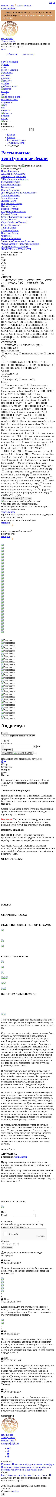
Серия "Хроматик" (10, 225)
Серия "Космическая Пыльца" (16, 217)
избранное (11, 54)
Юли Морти (20, 1157)
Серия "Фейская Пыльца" (14, 222)
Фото (4, 1224)
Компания (6, 1464)
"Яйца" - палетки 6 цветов (14, 179)
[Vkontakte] (8, 1448)
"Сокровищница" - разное (14, 246)
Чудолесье (6, 236)
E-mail (4, 1215)
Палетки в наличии (11, 238)
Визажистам (7, 187)
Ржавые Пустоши (10, 209)
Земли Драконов (9, 198)
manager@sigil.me (10, 1443)
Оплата (37, 1475)
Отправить (7, 1247)
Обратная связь (15, 1475)
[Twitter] (8, 1454)
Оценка (5, 1241)
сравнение (28, 54)
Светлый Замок (9, 214)
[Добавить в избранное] (35, 753)
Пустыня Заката (9, 206)
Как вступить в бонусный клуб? (27, 1469)
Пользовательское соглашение (17, 1467)
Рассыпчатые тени (10, 182)
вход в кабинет (8, 8)
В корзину (6, 750)
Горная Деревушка (10, 190)
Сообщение (7, 1221)
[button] (28, 634)
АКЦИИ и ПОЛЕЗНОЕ (13, 174)
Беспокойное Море (10, 184)
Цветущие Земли (10, 233)
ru (54, 2)
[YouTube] (8, 1451)
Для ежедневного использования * (19, 192)
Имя (3, 1212)
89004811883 (8, 5)
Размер (4, 733)
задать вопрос (24, 5)
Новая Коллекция (10, 171)
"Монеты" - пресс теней (13, 176)
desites (15, 1491)
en (50, 2)
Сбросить (27, 498)
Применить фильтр (11, 498)
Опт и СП (46, 1475)
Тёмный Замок (8, 227)
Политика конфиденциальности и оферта (33, 1464)
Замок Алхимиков (10, 195)
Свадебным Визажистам (13, 211)
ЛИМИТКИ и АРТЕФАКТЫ (16, 249)
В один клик (8, 753)
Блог (4, 1475)
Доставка (28, 1475)
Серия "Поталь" (9, 219)
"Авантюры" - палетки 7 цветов (17, 241)
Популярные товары (11, 203)
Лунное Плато (8, 200)
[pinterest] (8, 1456)
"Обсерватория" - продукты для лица (20, 244)
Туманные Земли (29, 158)
